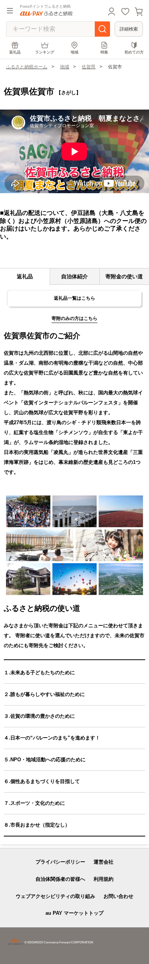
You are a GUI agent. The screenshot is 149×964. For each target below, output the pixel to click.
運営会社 (103, 862)
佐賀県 (89, 66)
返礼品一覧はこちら (74, 298)
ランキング (44, 52)
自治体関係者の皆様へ (60, 879)
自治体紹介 (74, 276)
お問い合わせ (118, 896)
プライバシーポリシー (60, 862)
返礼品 (15, 52)
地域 (74, 52)
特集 (104, 52)
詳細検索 (129, 29)
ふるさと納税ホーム (26, 66)
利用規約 (103, 879)
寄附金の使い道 (124, 276)
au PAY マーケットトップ (74, 913)
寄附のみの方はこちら (74, 318)
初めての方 (134, 52)
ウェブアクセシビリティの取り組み (55, 896)
